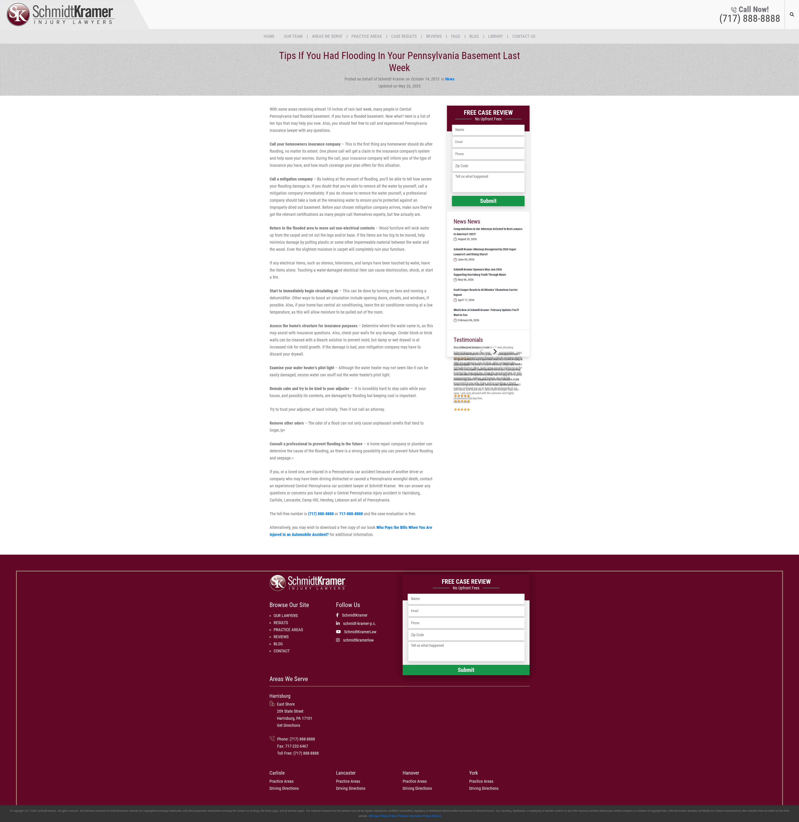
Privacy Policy (388, 816)
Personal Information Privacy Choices (419, 816)
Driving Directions (284, 788)
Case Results (404, 36)
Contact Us (523, 36)
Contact (282, 650)
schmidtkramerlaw (358, 640)
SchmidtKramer (354, 615)
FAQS (455, 36)
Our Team (293, 36)
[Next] (494, 351)
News (449, 79)
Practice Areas (366, 36)
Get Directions (288, 725)
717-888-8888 (351, 513)
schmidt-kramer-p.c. (359, 623)
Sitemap (373, 816)
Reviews (434, 36)
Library (495, 36)
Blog (474, 36)
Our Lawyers (286, 615)
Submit (488, 200)
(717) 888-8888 (749, 18)
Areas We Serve (327, 36)
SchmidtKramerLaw (360, 631)
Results (281, 622)
